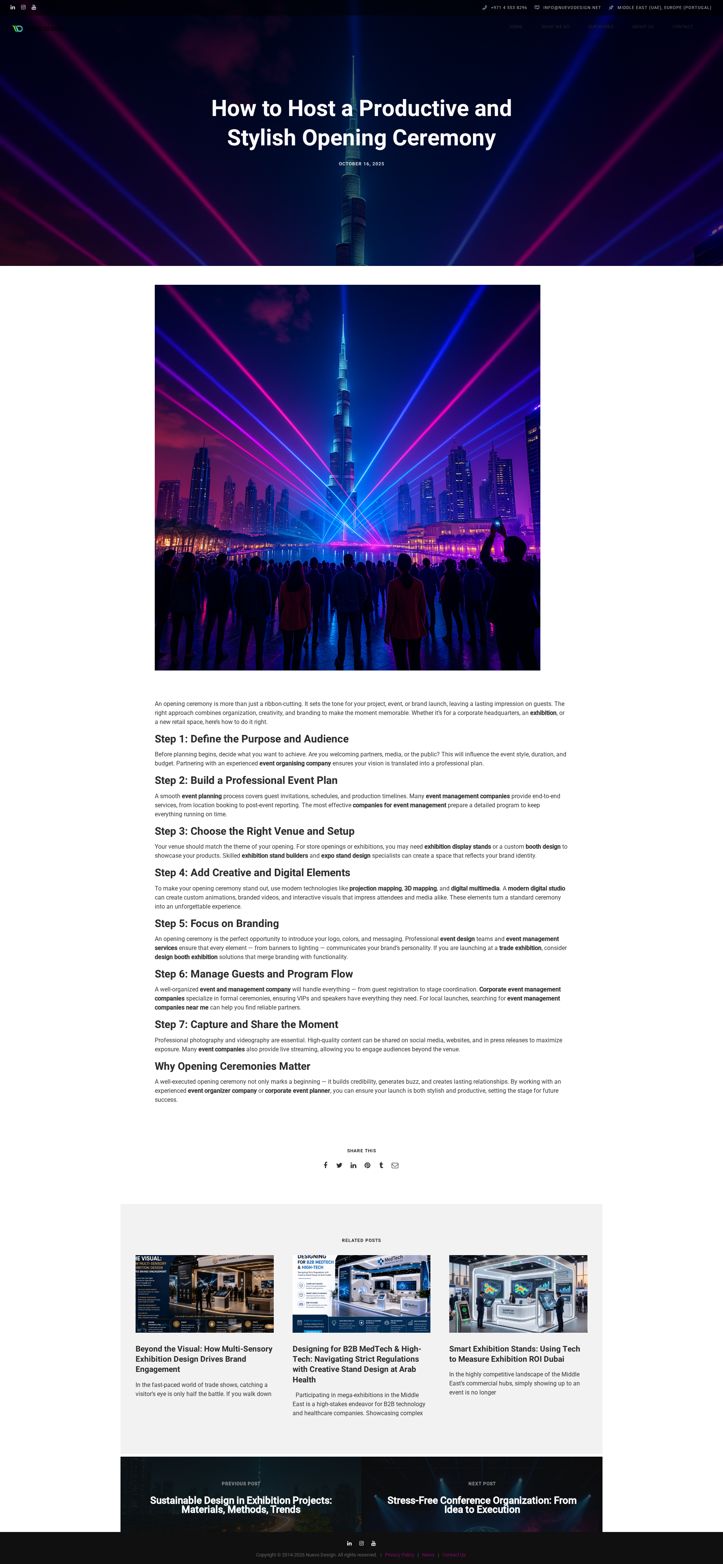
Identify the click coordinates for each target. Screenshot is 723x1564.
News (428, 1555)
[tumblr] (382, 1165)
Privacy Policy (399, 1555)
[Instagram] (25, 7)
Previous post (241, 1483)
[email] (396, 1165)
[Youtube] (36, 7)
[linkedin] (355, 1165)
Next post (482, 1483)
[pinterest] (368, 1165)
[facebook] (327, 1165)
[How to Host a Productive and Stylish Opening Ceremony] (347, 669)
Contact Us (454, 1555)
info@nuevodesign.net (572, 7)
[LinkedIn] (15, 7)
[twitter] (341, 1165)
